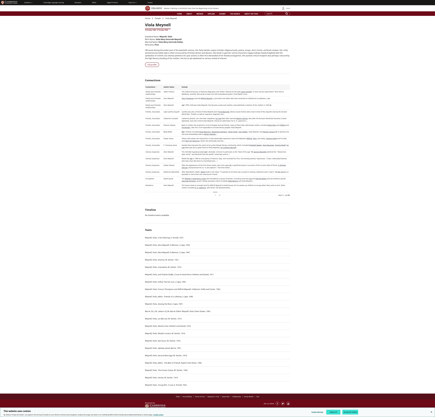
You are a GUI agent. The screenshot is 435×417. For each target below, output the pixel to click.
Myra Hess (272, 125)
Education (78, 2)
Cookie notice (158, 415)
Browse (200, 14)
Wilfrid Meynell (206, 98)
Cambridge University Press (9, 2)
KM (279, 172)
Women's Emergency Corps (195, 179)
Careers (150, 2)
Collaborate (236, 396)
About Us (132, 2)
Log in (288, 8)
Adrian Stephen (210, 134)
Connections (154, 87)
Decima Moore (261, 179)
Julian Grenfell (246, 92)
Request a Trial (213, 396)
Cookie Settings (317, 412)
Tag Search (235, 14)
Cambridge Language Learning (53, 2)
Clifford (282, 125)
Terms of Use (200, 396)
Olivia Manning (205, 132)
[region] (217, 412)
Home (179, 14)
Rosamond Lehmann (219, 132)
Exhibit (222, 14)
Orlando (156, 8)
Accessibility (187, 396)
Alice (255, 138)
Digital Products (112, 2)
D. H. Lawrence (200, 188)
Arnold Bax (186, 127)
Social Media (248, 396)
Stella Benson (233, 181)
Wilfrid (249, 138)
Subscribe (225, 396)
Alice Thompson (188, 98)
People (158, 18)
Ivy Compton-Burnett (228, 147)
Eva (250, 179)
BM (183, 132)
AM (183, 105)
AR (230, 165)
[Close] (431, 411)
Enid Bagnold (224, 112)
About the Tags (251, 14)
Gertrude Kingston (189, 181)
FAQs (178, 396)
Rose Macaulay (268, 145)
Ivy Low (218, 118)
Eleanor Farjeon (269, 132)
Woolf (203, 172)
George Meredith (260, 152)
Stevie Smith (233, 132)
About (189, 14)
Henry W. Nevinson (192, 141)
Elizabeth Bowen (255, 145)
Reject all (333, 412)
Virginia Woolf (280, 145)
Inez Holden (243, 132)
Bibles (94, 2)
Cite (257, 396)
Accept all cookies (350, 412)
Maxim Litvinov (242, 118)
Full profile (152, 64)
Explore (211, 14)
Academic (27, 2)
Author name (169, 87)
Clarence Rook (271, 138)
